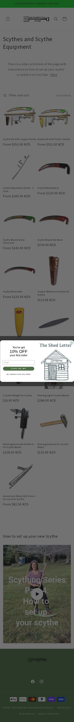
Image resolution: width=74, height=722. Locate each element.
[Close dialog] (71, 342)
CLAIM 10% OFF (18, 368)
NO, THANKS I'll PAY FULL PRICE (18, 374)
